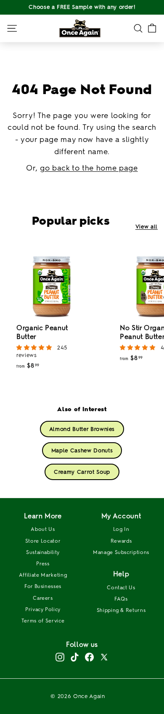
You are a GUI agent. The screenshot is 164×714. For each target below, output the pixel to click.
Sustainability (43, 552)
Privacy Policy (43, 609)
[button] (35, 347)
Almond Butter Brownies (82, 429)
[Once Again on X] (104, 657)
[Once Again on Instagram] (60, 657)
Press (42, 564)
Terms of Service (42, 621)
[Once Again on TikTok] (74, 657)
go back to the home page (89, 168)
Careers (43, 598)
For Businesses (42, 586)
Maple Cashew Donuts (82, 450)
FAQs (121, 599)
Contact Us (121, 588)
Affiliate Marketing (43, 575)
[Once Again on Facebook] (89, 657)
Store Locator (43, 541)
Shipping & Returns (121, 610)
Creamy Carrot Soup (82, 472)
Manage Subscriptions (121, 552)
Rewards (121, 541)
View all (146, 226)
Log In (121, 529)
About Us (43, 529)
